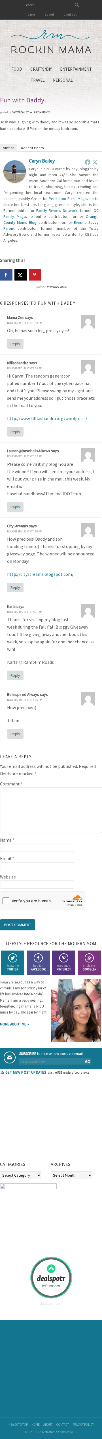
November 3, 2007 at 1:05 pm (24, 456)
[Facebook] (87, 162)
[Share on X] (20, 275)
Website (8, 877)
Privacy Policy (83, 1425)
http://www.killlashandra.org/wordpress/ (47, 418)
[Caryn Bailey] (14, 181)
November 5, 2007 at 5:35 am (24, 612)
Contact (62, 1425)
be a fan (38, 967)
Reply (15, 343)
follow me (13, 967)
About (47, 1425)
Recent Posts (32, 147)
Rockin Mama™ (51, 41)
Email (7, 858)
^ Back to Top (18, 1425)
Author (8, 147)
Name (7, 840)
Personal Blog (57, 287)
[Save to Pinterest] (35, 275)
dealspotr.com (51, 1303)
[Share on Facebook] (6, 275)
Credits (70, 1432)
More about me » (14, 1024)
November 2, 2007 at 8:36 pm (24, 368)
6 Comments (42, 112)
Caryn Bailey (42, 160)
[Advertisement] (42, 1119)
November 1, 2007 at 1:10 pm (24, 323)
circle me (89, 967)
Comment (11, 784)
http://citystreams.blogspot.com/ (40, 574)
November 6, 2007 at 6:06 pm (24, 700)
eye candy (64, 967)
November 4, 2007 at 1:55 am (24, 531)
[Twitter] (95, 162)
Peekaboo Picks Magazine (71, 198)
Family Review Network (56, 210)
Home (35, 1425)
